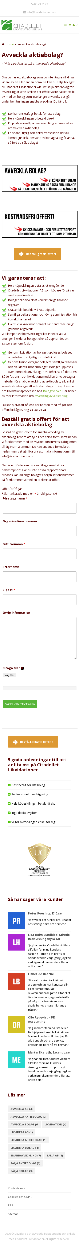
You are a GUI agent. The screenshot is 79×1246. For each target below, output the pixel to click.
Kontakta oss (16, 1188)
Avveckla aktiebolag (28, 1117)
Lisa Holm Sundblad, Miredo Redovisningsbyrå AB (49, 937)
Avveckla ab (21, 1109)
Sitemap (13, 1214)
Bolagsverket (52, 391)
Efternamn (11, 567)
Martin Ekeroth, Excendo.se (49, 1052)
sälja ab (55, 1155)
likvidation (55, 1124)
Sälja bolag (21, 1171)
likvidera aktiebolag (28, 1140)
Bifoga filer (13, 668)
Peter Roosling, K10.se (45, 913)
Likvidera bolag (25, 1148)
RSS (10, 1205)
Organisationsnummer (20, 521)
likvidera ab (22, 1132)
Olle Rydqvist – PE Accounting (41, 1019)
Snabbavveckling (26, 1155)
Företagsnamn (15, 498)
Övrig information (16, 613)
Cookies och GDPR (20, 1197)
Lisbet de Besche (41, 974)
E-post (9, 590)
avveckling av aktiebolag (51, 396)
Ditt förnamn (14, 544)
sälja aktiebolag (25, 1163)
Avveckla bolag (24, 1124)
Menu (73, 25)
